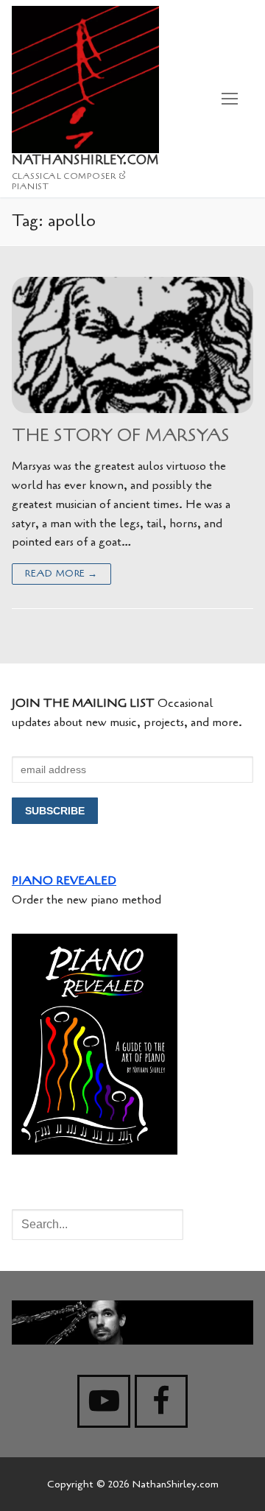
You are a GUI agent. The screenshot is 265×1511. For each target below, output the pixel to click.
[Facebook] (161, 1401)
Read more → (61, 573)
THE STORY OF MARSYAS (121, 435)
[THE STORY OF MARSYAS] (132, 345)
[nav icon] (229, 98)
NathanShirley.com (85, 160)
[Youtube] (103, 1401)
